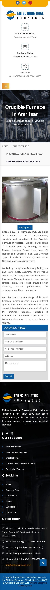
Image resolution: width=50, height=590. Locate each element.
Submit (8, 376)
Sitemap (9, 501)
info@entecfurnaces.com (25, 57)
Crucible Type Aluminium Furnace (20, 464)
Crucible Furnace (13, 458)
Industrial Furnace (13, 447)
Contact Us (11, 512)
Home (5, 146)
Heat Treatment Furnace (17, 452)
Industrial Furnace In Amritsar (24, 154)
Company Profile (13, 490)
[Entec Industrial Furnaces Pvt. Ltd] (25, 15)
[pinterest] (30, 3)
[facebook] (18, 3)
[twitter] (24, 3)
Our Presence (20, 146)
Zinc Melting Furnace (15, 469)
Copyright (7, 577)
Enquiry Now (25, 227)
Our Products (12, 496)
